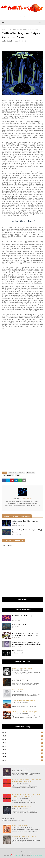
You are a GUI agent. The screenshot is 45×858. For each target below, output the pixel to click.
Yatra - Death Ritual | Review (20, 679)
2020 (22, 746)
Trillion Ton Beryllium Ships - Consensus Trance (25, 522)
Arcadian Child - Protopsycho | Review (24, 836)
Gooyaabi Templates (36, 855)
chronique (21, 472)
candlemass (12, 472)
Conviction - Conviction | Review (22, 668)
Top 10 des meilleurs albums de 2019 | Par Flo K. (26, 712)
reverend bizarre (8, 475)
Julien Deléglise (7, 41)
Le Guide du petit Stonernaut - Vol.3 (23, 701)
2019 (22, 750)
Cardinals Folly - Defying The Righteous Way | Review (27, 531)
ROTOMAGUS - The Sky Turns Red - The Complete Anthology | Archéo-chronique (25, 634)
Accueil (4, 29)
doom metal (30, 472)
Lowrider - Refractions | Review (21, 769)
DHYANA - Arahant (17, 690)
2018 (22, 753)
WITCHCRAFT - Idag (19, 624)
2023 (22, 736)
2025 (22, 732)
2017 (22, 757)
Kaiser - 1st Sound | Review (20, 825)
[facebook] (21, 16)
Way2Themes (18, 855)
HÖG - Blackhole (17, 651)
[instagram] (24, 16)
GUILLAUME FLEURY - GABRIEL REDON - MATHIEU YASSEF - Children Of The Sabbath (26, 643)
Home (14, 852)
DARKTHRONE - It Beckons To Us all (23, 807)
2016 (22, 760)
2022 (22, 739)
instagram (30, 852)
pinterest (22, 852)
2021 (22, 743)
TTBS (9, 29)
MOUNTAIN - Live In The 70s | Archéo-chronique (24, 617)
